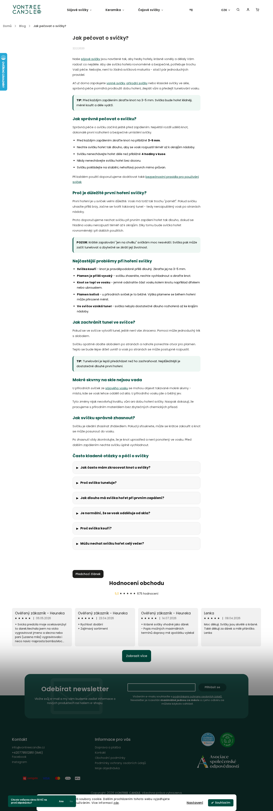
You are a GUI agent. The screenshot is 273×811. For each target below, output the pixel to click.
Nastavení (195, 803)
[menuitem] (83, 10)
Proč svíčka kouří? (96, 528)
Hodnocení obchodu (136, 583)
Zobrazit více (136, 656)
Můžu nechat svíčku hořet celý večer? (112, 543)
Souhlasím (222, 803)
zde (116, 803)
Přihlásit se (212, 687)
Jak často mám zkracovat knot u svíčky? (115, 467)
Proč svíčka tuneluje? (98, 482)
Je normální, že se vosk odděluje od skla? (115, 513)
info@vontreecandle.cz (28, 747)
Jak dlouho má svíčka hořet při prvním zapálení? (122, 498)
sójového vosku (116, 388)
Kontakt (100, 753)
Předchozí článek (88, 574)
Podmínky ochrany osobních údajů (120, 763)
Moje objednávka (107, 768)
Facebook (19, 757)
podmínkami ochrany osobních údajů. (197, 696)
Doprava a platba (108, 747)
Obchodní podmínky (110, 758)
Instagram (19, 762)
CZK (224, 10)
